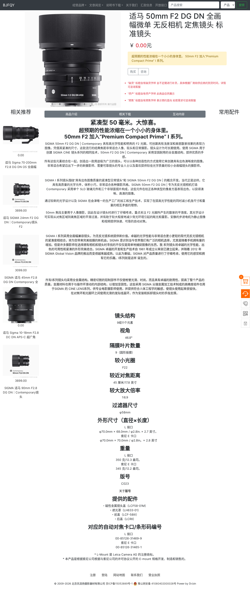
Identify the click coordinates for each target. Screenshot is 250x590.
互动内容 (178, 114)
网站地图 (119, 575)
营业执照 (154, 575)
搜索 (242, 5)
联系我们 (137, 575)
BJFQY (8, 5)
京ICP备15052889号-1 (119, 583)
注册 (93, 575)
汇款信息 (146, 5)
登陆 (104, 575)
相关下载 (125, 114)
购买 (133, 71)
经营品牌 (78, 5)
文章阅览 (95, 5)
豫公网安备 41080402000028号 (156, 583)
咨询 (143, 71)
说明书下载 (113, 5)
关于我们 (132, 5)
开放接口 (161, 5)
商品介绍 (71, 114)
